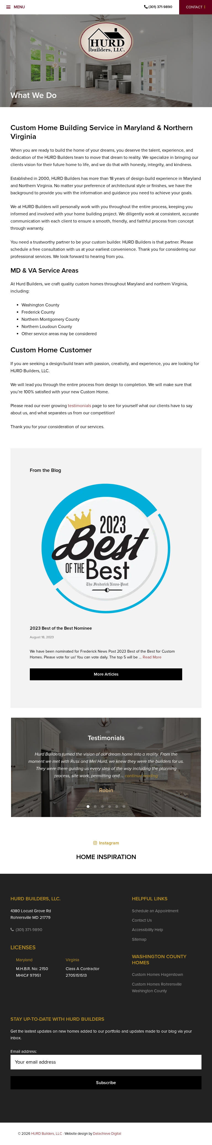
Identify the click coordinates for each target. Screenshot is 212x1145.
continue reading (148, 776)
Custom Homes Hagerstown (157, 974)
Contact (194, 7)
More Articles (106, 674)
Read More (152, 657)
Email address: (23, 1051)
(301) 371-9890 (160, 7)
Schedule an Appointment (155, 910)
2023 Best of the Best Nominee (61, 628)
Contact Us (142, 920)
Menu (19, 7)
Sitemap (139, 939)
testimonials (79, 406)
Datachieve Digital (107, 1133)
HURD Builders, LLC (106, 41)
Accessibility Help (147, 929)
